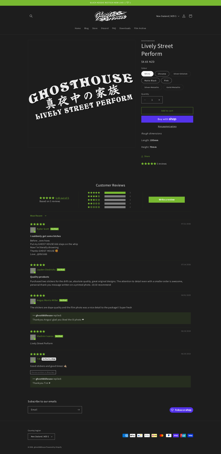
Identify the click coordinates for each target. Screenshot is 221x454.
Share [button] (147, 156)
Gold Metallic (175, 88)
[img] (37, 224)
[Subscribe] (78, 409)
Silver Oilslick (182, 74)
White (147, 73)
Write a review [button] (167, 199)
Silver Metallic (153, 88)
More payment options (167, 126)
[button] (31, 16)
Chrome (162, 73)
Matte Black (150, 80)
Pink (166, 80)
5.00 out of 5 (62, 198)
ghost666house (40, 447)
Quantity (145, 94)
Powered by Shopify (54, 447)
